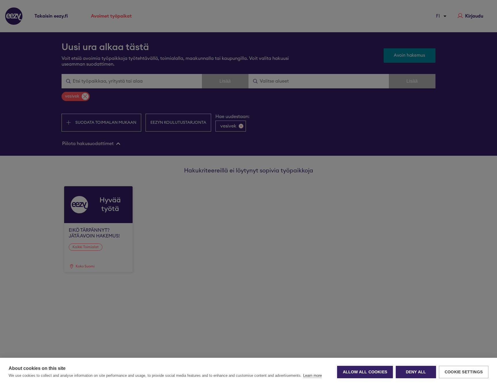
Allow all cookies (365, 372)
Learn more (312, 375)
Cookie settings (464, 372)
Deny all (416, 372)
